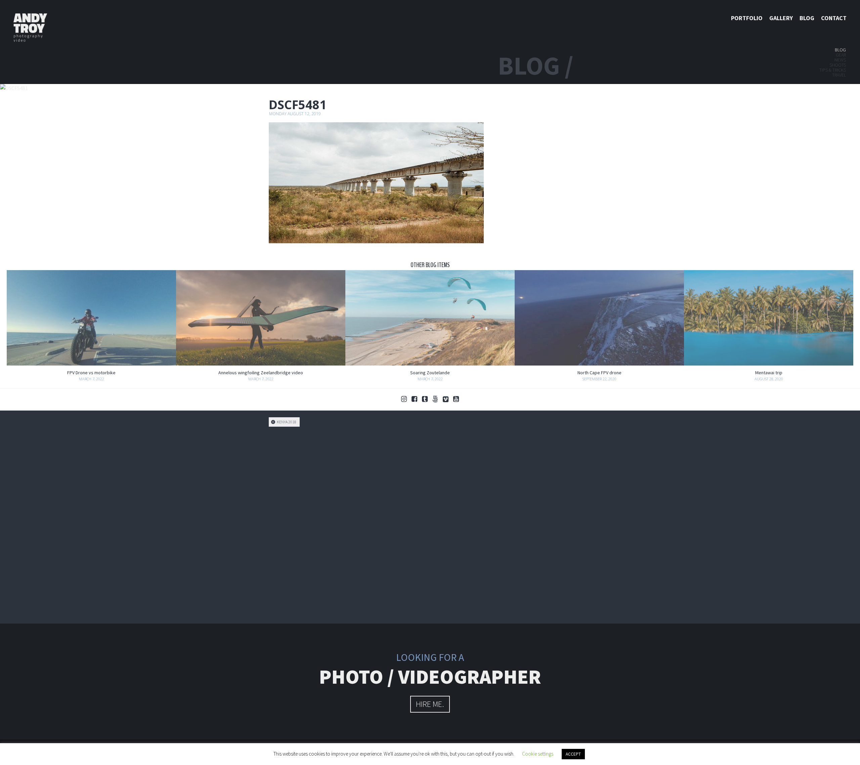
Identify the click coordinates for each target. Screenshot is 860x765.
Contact (834, 18)
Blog (807, 18)
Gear (841, 55)
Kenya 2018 (286, 421)
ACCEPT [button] (573, 754)
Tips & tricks (832, 70)
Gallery (781, 18)
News (840, 60)
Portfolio (747, 18)
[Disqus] (430, 524)
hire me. (430, 704)
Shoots (837, 65)
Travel (839, 75)
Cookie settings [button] (537, 754)
